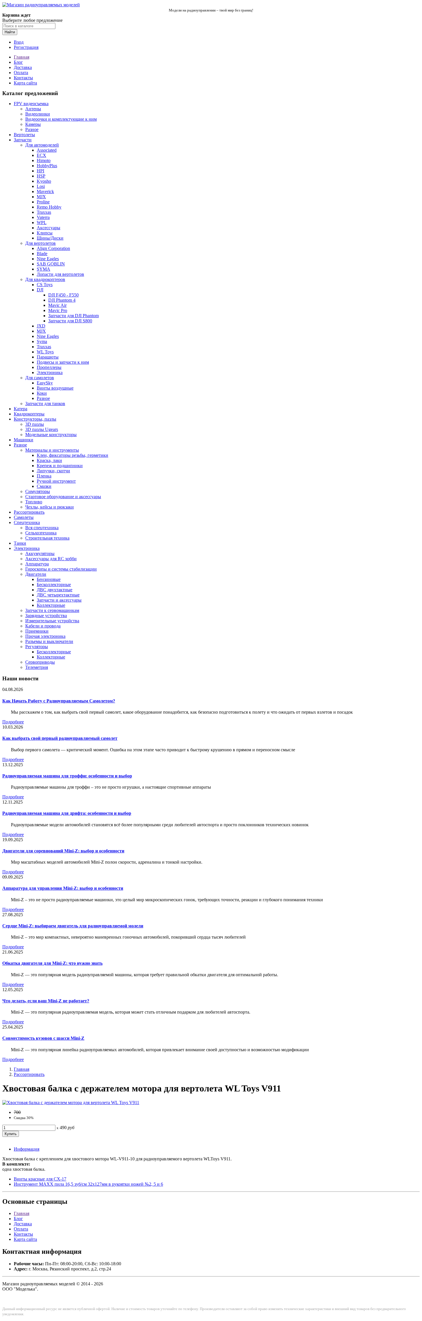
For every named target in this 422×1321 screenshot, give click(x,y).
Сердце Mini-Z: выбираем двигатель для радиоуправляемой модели (72, 925)
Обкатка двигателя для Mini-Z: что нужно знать (52, 963)
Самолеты (24, 517)
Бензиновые (49, 579)
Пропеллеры (49, 367)
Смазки (44, 486)
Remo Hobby (49, 207)
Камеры (33, 124)
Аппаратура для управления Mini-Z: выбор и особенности (62, 888)
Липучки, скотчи (53, 470)
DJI (40, 289)
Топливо (33, 501)
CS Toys (45, 284)
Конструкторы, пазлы (35, 419)
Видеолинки (37, 113)
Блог (18, 62)
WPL (42, 222)
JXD (41, 325)
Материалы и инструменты (52, 450)
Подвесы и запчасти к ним (63, 362)
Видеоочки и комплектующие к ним (61, 119)
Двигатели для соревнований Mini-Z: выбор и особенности (63, 850)
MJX (41, 196)
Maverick (45, 191)
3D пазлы (34, 424)
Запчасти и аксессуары (59, 600)
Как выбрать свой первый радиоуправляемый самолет (59, 738)
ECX (41, 155)
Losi (41, 186)
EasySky (45, 382)
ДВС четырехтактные (58, 594)
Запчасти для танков (45, 403)
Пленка (44, 475)
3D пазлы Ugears (41, 429)
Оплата (21, 72)
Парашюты (48, 357)
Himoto (44, 160)
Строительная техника (47, 538)
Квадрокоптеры (29, 413)
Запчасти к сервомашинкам (52, 610)
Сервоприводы (40, 662)
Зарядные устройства (46, 615)
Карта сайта (25, 82)
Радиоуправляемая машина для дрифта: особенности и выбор (66, 813)
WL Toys (45, 351)
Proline (43, 201)
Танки (20, 543)
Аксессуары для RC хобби (51, 558)
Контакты (23, 77)
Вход (19, 42)
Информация (26, 1149)
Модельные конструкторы (51, 434)
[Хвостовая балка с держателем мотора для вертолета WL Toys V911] (70, 1102)
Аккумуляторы (40, 553)
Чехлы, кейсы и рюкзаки (49, 506)
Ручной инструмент (56, 481)
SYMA (43, 269)
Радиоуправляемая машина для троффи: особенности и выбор (67, 775)
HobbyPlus (47, 165)
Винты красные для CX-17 (40, 1178)
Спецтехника (27, 522)
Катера (20, 408)
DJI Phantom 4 (62, 300)
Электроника (50, 372)
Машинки (23, 439)
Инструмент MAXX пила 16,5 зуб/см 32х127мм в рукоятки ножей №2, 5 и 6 (88, 1184)
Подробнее (13, 721)
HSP (41, 176)
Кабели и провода (43, 625)
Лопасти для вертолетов (60, 274)
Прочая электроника (45, 636)
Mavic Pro (57, 310)
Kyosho (44, 181)
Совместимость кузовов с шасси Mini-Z (43, 1038)
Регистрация (26, 47)
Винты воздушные (55, 388)
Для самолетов (39, 377)
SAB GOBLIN (51, 263)
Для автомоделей (42, 145)
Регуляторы (36, 646)
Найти (10, 32)
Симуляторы (37, 491)
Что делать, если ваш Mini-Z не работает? (45, 1000)
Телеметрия (36, 667)
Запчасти (23, 139)
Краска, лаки (49, 460)
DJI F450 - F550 (63, 294)
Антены (33, 108)
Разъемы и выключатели (49, 641)
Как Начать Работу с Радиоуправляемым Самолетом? (58, 700)
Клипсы (45, 232)
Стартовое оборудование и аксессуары (63, 496)
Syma (42, 341)
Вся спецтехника (42, 527)
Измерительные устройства (52, 620)
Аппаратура (37, 563)
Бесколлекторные (54, 584)
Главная (21, 57)
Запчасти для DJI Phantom (73, 315)
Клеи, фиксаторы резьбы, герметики (72, 455)
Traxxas (44, 212)
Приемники (37, 631)
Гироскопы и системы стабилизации (61, 569)
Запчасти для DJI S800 (70, 320)
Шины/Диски (50, 238)
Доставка (23, 67)
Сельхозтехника (41, 532)
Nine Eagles (48, 258)
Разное (31, 129)
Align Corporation (53, 248)
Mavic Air (57, 305)
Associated (47, 150)
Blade (42, 253)
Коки (42, 393)
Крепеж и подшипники (60, 465)
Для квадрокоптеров (45, 279)
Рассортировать (29, 512)
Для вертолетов (40, 243)
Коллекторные (51, 605)
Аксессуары (48, 227)
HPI (40, 170)
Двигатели (35, 574)
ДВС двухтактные (54, 589)
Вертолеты (24, 134)
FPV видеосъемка (31, 103)
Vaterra (43, 217)
